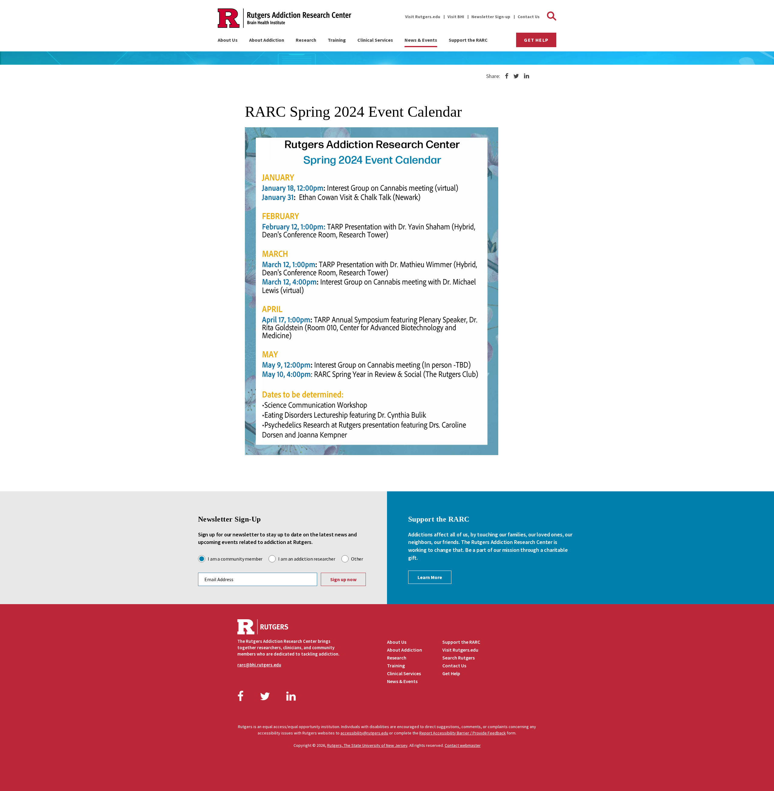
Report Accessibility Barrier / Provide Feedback (462, 733)
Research (306, 40)
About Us (228, 40)
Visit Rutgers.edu (422, 16)
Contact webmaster (463, 745)
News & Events (421, 40)
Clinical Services (375, 40)
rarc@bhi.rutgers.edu (259, 665)
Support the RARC (468, 40)
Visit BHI (455, 16)
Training (337, 40)
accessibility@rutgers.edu (364, 733)
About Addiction (266, 40)
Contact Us (529, 16)
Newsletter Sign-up (490, 16)
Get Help (536, 40)
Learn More (430, 577)
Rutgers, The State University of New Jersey (367, 745)
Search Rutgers (458, 658)
